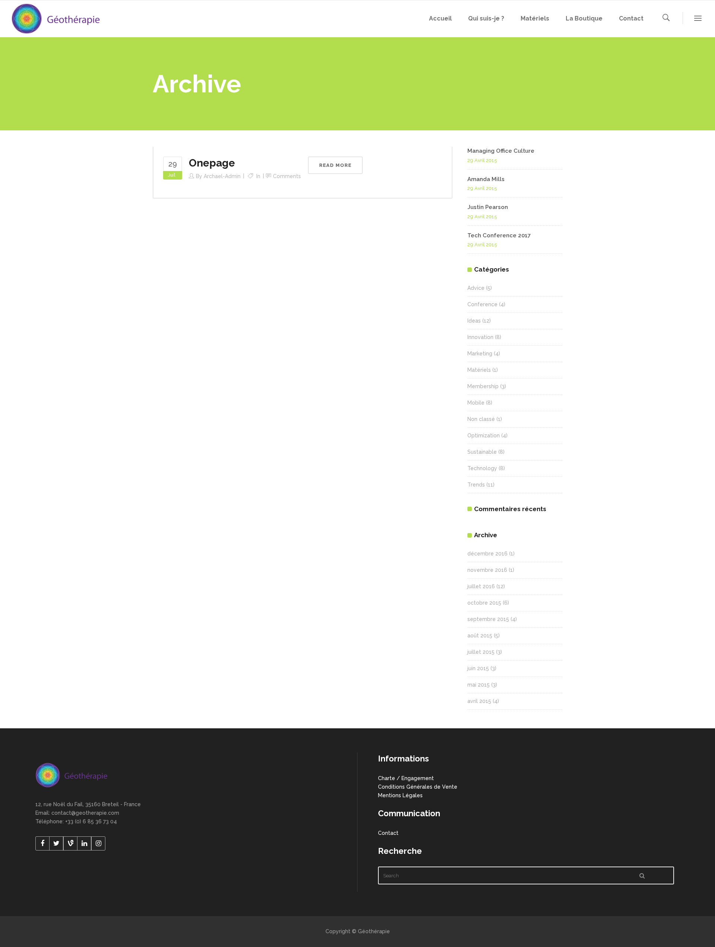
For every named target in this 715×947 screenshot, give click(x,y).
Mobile (475, 403)
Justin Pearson (487, 207)
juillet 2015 (481, 652)
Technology (482, 468)
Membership (483, 386)
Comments (287, 176)
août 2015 (479, 636)
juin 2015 (478, 668)
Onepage (212, 163)
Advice (475, 288)
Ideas (474, 321)
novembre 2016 (487, 570)
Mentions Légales (400, 795)
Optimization (483, 435)
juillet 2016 (481, 586)
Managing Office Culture (500, 151)
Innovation (480, 337)
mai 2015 (478, 685)
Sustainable (482, 452)
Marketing (479, 354)
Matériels (479, 370)
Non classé (481, 419)
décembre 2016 (487, 554)
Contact (388, 833)
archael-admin (222, 176)
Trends (476, 485)
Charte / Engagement (406, 778)
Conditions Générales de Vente (417, 787)
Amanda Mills (486, 179)
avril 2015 (479, 701)
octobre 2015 (484, 603)
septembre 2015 (488, 619)
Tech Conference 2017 (499, 235)
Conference (482, 304)
